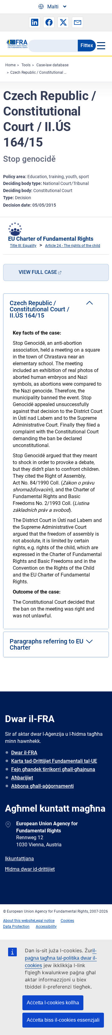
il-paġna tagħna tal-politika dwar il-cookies (61, 958)
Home (10, 65)
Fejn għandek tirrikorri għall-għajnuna (53, 769)
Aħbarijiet (22, 778)
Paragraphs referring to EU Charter (46, 644)
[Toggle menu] (101, 45)
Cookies (67, 921)
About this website (18, 921)
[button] (34, 22)
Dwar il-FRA (24, 753)
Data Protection (16, 926)
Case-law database (52, 65)
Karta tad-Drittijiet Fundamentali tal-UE (54, 761)
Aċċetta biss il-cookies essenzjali (63, 1020)
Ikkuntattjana (19, 859)
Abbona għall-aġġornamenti (42, 786)
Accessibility (46, 926)
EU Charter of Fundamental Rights (50, 238)
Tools (25, 65)
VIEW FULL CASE (38, 272)
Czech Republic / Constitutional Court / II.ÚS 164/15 (54, 72)
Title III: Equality (23, 245)
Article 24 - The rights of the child (72, 245)
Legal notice (44, 921)
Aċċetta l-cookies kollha (53, 1002)
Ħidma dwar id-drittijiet (30, 869)
